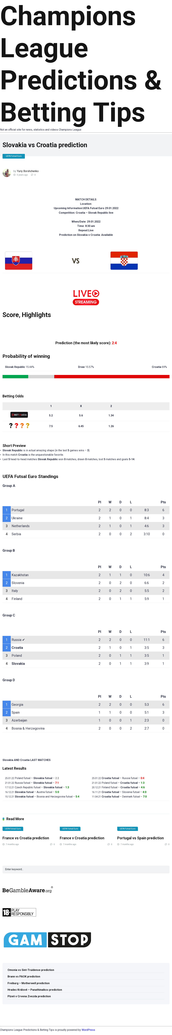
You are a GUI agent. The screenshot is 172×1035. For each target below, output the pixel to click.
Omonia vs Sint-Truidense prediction (31, 970)
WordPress (88, 1029)
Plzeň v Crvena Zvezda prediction (29, 996)
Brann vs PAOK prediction (24, 976)
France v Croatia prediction (82, 838)
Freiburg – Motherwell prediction (29, 983)
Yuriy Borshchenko (28, 171)
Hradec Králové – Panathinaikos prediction (35, 989)
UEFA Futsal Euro (14, 156)
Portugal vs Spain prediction (140, 838)
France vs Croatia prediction (26, 838)
